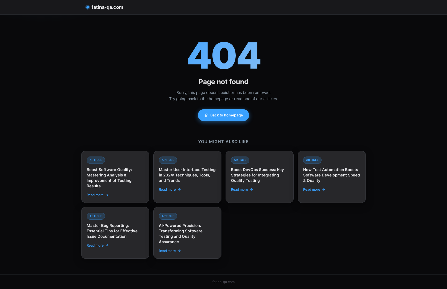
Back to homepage (226, 115)
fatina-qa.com (107, 7)
